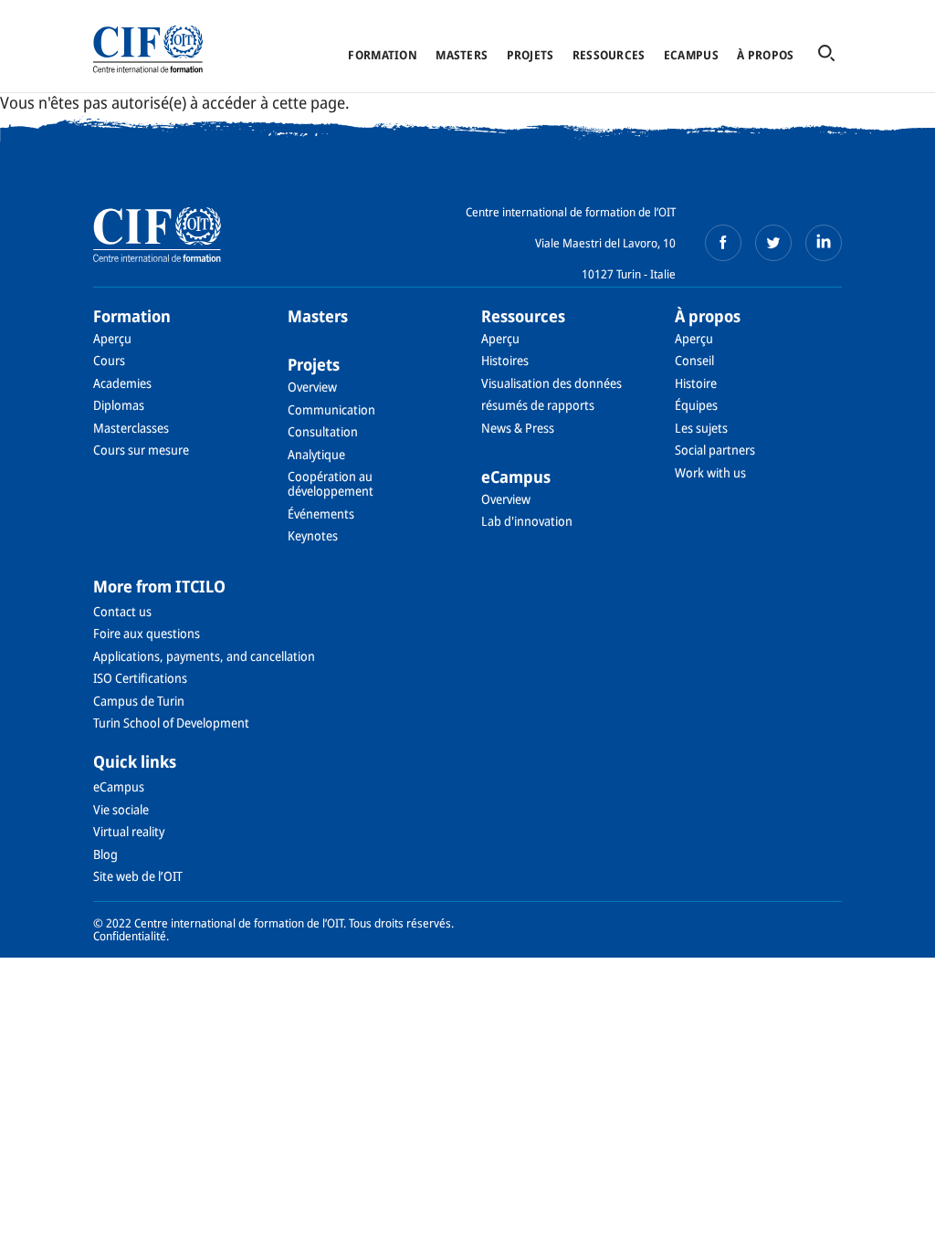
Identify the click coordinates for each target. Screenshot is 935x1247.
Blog (105, 854)
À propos (765, 55)
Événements (321, 513)
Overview (312, 386)
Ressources (609, 55)
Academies (122, 383)
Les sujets (701, 427)
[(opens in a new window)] (723, 243)
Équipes (696, 405)
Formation (382, 55)
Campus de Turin (138, 700)
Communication (331, 409)
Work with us (710, 472)
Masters (462, 55)
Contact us (122, 611)
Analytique (316, 454)
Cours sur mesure (141, 449)
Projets (530, 55)
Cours (109, 360)
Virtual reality (128, 831)
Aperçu (112, 338)
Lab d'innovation (527, 520)
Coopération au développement (330, 483)
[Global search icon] (826, 54)
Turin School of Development (171, 722)
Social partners (715, 449)
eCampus (691, 55)
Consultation (323, 431)
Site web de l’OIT (138, 876)
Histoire (696, 383)
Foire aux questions (146, 633)
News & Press (517, 427)
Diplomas (118, 405)
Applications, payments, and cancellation (204, 656)
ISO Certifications (140, 677)
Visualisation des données (551, 383)
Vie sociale (121, 809)
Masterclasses (131, 427)
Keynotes (313, 535)
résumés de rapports (537, 405)
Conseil (694, 360)
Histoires (505, 360)
